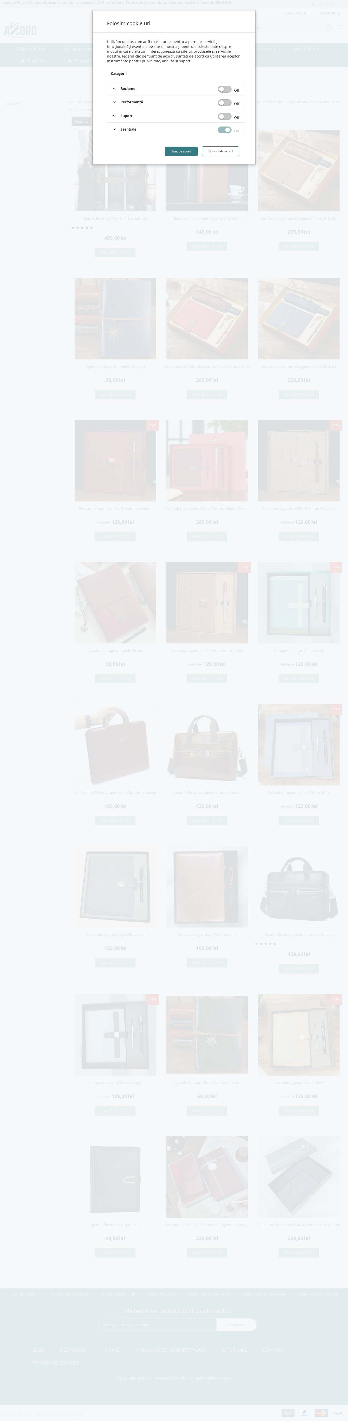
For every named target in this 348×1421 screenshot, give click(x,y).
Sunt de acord (181, 151)
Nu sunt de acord (220, 151)
